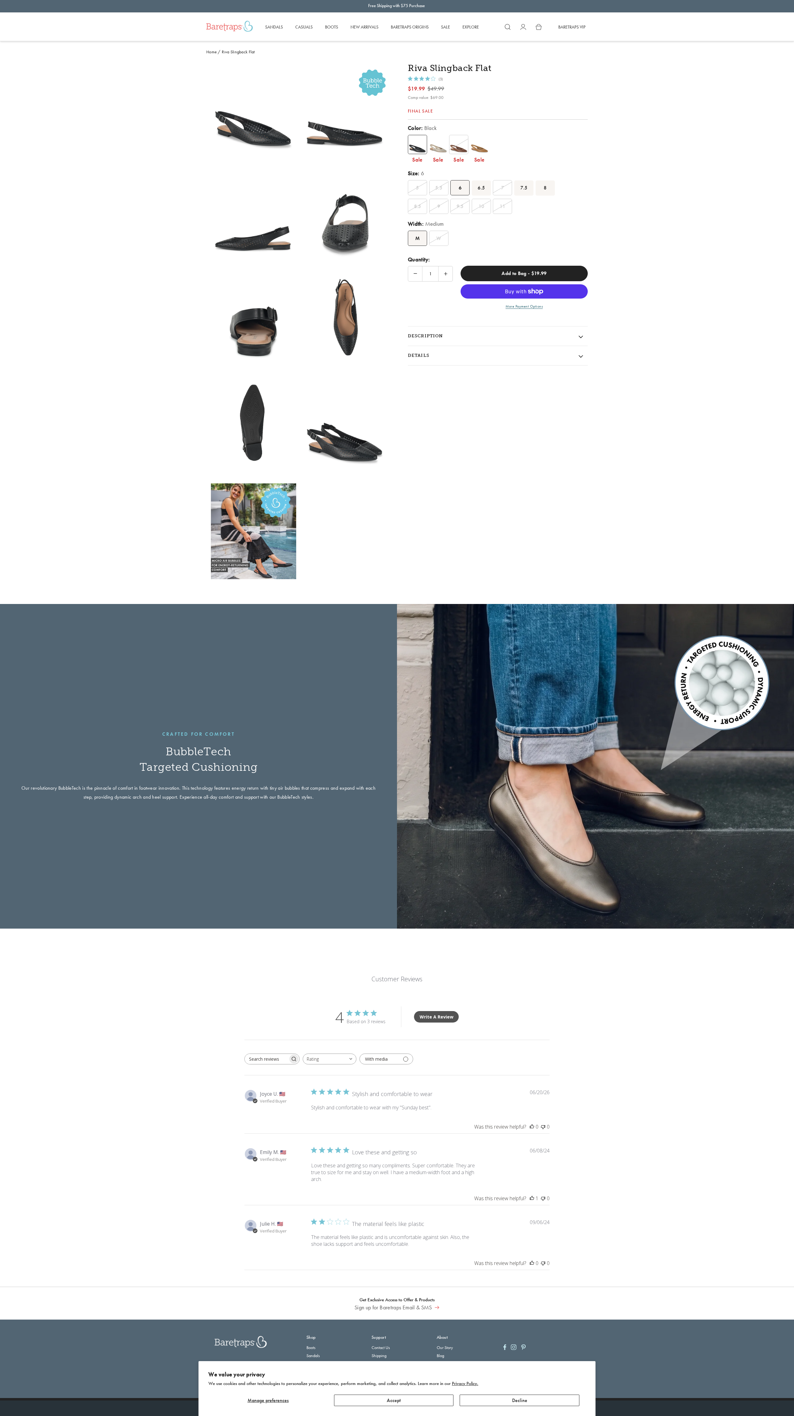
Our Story (445, 1347)
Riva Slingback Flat (238, 52)
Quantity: (419, 259)
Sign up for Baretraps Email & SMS (394, 1307)
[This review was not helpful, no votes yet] (543, 1126)
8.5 (417, 206)
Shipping (379, 1355)
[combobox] (329, 1059)
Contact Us (381, 1347)
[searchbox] (266, 1059)
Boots (310, 1347)
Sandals (313, 1355)
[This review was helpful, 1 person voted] (532, 1198)
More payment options (524, 306)
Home (211, 52)
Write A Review (436, 1017)
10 (481, 206)
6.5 (481, 187)
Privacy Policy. (465, 1383)
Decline (519, 1400)
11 (503, 206)
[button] (508, 27)
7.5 (524, 187)
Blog (440, 1355)
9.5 (460, 206)
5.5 (438, 187)
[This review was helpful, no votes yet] (532, 1126)
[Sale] (417, 144)
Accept (394, 1400)
